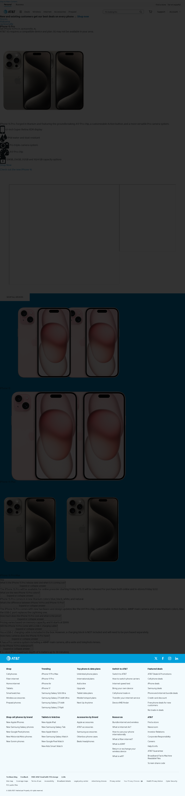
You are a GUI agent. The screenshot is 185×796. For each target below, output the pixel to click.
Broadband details (64, 781)
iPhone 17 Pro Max (50, 673)
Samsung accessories (87, 731)
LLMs (63, 777)
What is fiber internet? (122, 739)
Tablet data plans (85, 693)
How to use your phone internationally (123, 733)
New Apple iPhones (15, 722)
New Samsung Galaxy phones (20, 727)
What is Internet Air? (121, 727)
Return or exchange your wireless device (124, 750)
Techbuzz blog (11, 777)
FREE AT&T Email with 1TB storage (44, 777)
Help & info (153, 746)
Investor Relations (156, 731)
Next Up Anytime (85, 702)
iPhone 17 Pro (48, 678)
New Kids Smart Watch (52, 746)
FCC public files (12, 785)
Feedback (24, 777)
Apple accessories (85, 722)
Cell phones (11, 673)
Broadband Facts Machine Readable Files (160, 757)
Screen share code (156, 763)
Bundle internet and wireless (125, 722)
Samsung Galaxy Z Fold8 (53, 702)
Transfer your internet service (126, 697)
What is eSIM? (118, 744)
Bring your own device (122, 688)
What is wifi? (118, 756)
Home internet (13, 683)
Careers (151, 741)
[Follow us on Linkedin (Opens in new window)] (176, 658)
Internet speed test (121, 683)
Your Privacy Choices (132, 781)
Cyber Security (171, 781)
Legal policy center (81, 781)
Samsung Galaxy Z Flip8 (53, 707)
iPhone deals (153, 683)
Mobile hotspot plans (86, 697)
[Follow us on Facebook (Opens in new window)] (162, 658)
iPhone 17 (46, 688)
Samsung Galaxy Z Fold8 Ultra (55, 697)
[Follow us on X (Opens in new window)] (156, 658)
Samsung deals (155, 688)
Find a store (153, 722)
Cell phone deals (155, 678)
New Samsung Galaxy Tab (53, 727)
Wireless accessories (15, 697)
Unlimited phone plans (87, 673)
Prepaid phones (13, 702)
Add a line (81, 683)
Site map (9, 781)
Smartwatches (13, 693)
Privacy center (115, 781)
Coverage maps (22, 781)
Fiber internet (12, 678)
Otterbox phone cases (87, 736)
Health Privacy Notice (155, 781)
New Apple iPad (49, 722)
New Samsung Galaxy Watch (55, 736)
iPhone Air (46, 683)
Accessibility (49, 781)
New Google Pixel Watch (53, 741)
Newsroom (153, 727)
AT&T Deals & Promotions (159, 673)
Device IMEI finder (120, 702)
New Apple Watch (50, 731)
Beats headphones (85, 741)
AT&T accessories (85, 727)
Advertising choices (99, 781)
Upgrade (81, 688)
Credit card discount (157, 697)
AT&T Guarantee (155, 750)
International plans (85, 678)
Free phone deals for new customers (159, 704)
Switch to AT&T (119, 673)
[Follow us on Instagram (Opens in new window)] (169, 658)
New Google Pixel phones (17, 731)
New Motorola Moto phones (19, 736)
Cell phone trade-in (121, 693)
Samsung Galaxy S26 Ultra (54, 693)
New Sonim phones (15, 741)
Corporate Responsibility (159, 736)
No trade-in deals (156, 710)
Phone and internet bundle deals (163, 693)
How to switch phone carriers (126, 678)
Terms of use (36, 781)
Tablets (9, 688)
